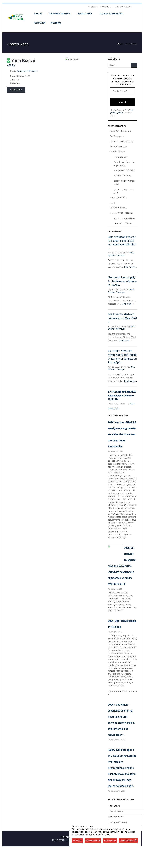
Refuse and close (92, 840)
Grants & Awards (117, 151)
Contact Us (107, 6)
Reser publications (122, 223)
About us (38, 14)
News (112, 203)
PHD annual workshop (123, 170)
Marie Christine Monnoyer (121, 254)
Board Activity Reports (120, 131)
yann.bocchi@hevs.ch (27, 71)
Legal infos (65, 837)
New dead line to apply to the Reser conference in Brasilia (122, 281)
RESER (132, 404)
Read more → (130, 267)
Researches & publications (111, 14)
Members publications (124, 218)
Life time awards (121, 157)
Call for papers (117, 136)
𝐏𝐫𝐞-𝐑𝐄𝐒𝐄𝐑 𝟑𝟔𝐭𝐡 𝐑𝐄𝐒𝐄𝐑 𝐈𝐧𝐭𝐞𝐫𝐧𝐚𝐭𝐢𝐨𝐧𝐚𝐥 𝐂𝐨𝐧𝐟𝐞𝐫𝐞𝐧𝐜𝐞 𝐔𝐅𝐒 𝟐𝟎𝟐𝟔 (122, 395)
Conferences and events (59, 14)
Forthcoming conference (121, 141)
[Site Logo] (16, 17)
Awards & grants (84, 14)
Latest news (55, 23)
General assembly (118, 146)
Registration (39, 23)
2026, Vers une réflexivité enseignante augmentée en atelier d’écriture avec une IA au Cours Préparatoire (122, 434)
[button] (136, 6)
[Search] (134, 65)
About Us (94, 6)
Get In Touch (16, 90)
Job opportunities (118, 197)
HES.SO (11, 65)
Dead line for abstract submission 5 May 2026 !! (122, 318)
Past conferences (118, 208)
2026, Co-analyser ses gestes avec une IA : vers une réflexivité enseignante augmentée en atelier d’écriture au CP (121, 566)
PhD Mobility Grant (122, 175)
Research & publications (121, 213)
